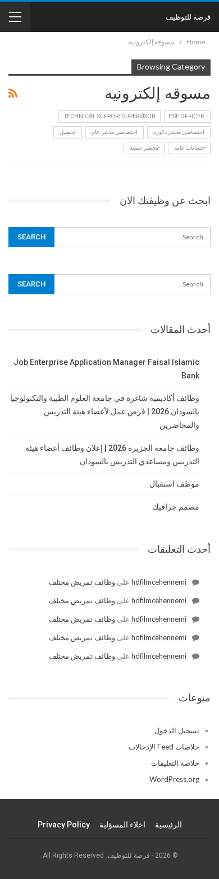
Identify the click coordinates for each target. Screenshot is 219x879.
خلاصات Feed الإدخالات (164, 746)
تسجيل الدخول (176, 730)
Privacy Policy (64, 824)
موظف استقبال (174, 483)
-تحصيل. (67, 132)
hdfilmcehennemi (158, 581)
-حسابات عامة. (189, 148)
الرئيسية (168, 824)
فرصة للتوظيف (188, 16)
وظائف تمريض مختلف (82, 581)
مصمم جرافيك (175, 506)
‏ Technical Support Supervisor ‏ (109, 116)
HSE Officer (187, 116)
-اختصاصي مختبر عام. (114, 132)
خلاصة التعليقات (175, 762)
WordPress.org (174, 779)
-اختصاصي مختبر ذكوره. (179, 132)
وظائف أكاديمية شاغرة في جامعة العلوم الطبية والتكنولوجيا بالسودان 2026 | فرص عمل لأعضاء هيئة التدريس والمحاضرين (104, 411)
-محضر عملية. (144, 148)
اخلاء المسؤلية (122, 824)
